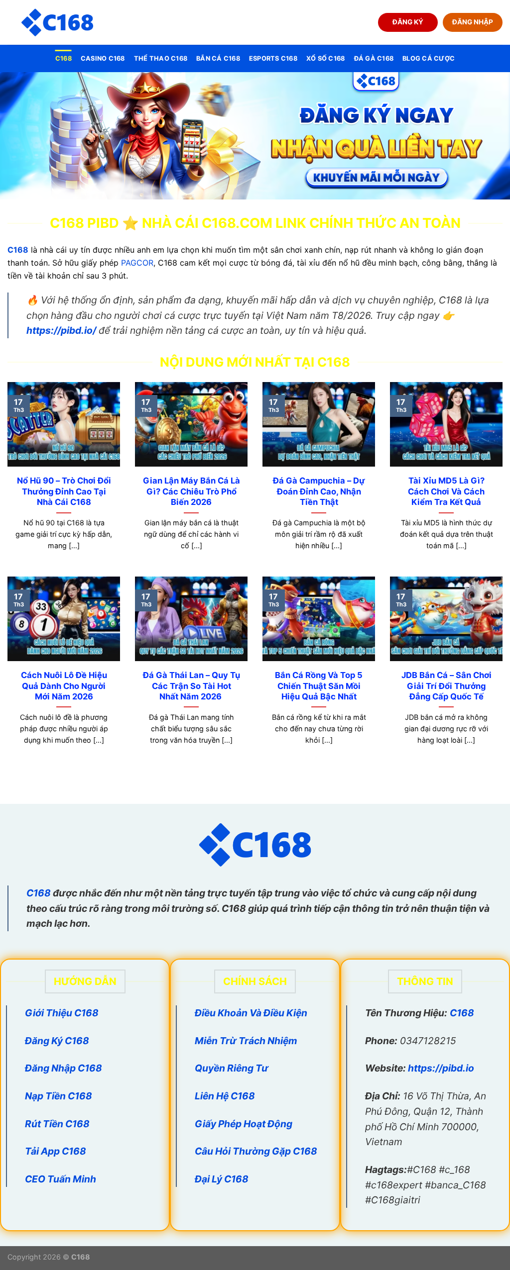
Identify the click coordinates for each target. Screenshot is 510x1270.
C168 (63, 58)
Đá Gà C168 (374, 58)
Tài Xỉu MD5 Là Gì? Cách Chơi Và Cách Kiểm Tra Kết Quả (446, 491)
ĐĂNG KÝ (407, 22)
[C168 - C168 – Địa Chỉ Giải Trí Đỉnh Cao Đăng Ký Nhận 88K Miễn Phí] (57, 22)
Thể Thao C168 (160, 58)
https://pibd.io (441, 1068)
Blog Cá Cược (428, 58)
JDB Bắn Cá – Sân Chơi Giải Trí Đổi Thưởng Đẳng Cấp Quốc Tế (446, 685)
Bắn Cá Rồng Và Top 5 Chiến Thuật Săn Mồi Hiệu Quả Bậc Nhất (319, 685)
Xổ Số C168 (325, 58)
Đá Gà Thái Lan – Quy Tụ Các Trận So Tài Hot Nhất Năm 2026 (191, 685)
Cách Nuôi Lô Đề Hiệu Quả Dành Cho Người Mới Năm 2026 (64, 685)
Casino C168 (103, 58)
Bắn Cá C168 (218, 58)
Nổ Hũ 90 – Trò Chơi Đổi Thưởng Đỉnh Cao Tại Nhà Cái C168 (64, 491)
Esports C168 (273, 58)
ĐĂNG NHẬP (472, 22)
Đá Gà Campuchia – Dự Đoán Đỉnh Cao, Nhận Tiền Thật (319, 491)
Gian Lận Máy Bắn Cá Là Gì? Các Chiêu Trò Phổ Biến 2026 (191, 491)
